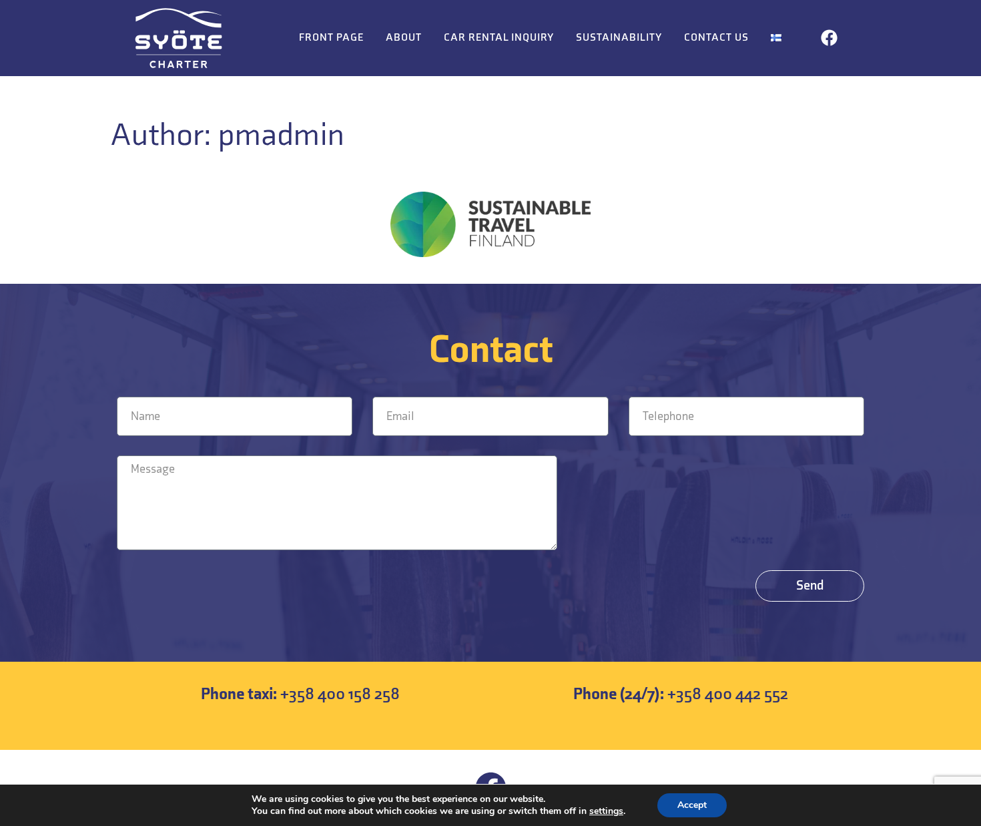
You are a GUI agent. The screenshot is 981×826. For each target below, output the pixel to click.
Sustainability (619, 37)
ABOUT (404, 37)
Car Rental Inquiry (499, 37)
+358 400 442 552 (680, 694)
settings (606, 811)
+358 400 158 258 (300, 694)
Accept (692, 805)
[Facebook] (829, 38)
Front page (331, 37)
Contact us (716, 37)
